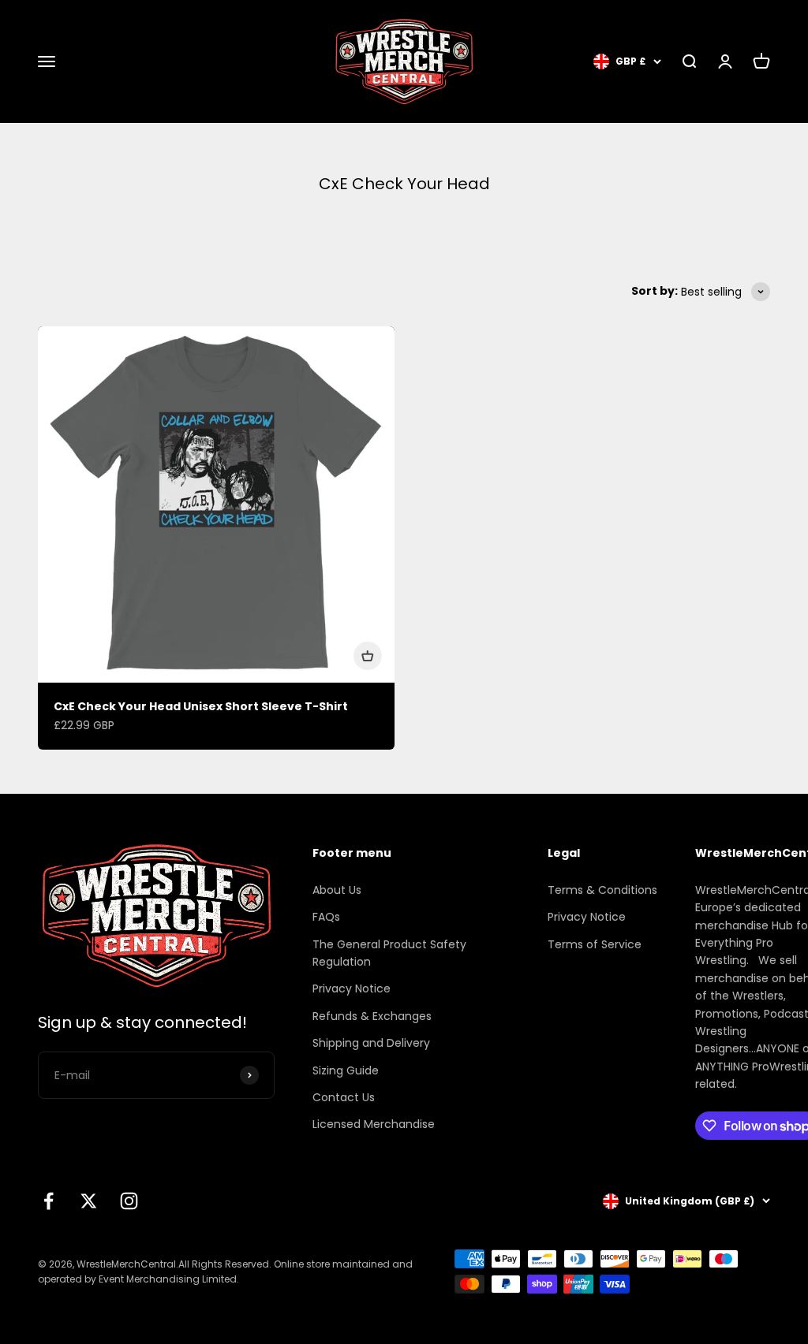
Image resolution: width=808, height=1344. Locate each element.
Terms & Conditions (602, 890)
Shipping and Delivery (371, 1043)
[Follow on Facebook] (48, 1201)
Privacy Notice (351, 988)
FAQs (326, 917)
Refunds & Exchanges (372, 1016)
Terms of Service (595, 944)
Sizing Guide (345, 1070)
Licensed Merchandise (373, 1124)
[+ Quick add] (368, 656)
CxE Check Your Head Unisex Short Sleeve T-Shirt (201, 706)
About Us (336, 890)
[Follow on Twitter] (88, 1201)
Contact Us (343, 1097)
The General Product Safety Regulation (389, 953)
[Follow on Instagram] (129, 1201)
